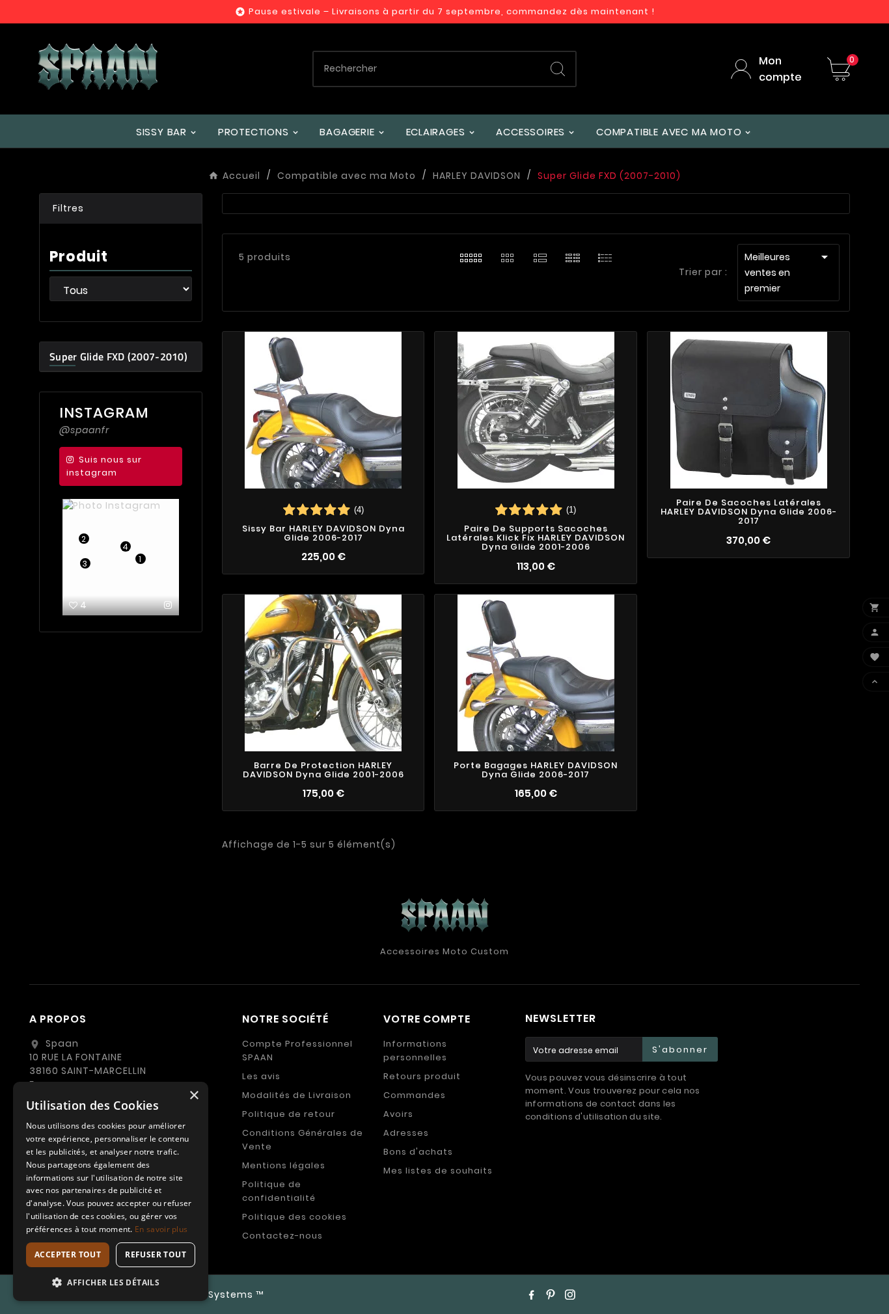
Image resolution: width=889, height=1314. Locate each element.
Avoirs (398, 1114)
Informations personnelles (415, 1051)
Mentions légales (283, 1165)
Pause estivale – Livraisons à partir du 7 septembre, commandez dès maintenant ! (452, 11)
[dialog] (110, 1191)
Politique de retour (288, 1114)
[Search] (558, 69)
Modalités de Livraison (296, 1095)
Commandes (414, 1095)
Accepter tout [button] (67, 1254)
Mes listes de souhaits (438, 1170)
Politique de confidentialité (279, 1191)
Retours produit (422, 1076)
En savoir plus (161, 1229)
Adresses (406, 1133)
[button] (121, 209)
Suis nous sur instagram (104, 466)
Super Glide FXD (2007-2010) (118, 356)
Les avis (261, 1076)
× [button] (193, 1096)
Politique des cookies (294, 1217)
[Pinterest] (551, 1294)
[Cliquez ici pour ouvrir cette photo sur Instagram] (168, 604)
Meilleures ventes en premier (788, 272)
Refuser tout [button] (155, 1254)
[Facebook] (531, 1294)
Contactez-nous (282, 1235)
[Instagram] (570, 1294)
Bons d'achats (418, 1152)
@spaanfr (84, 429)
